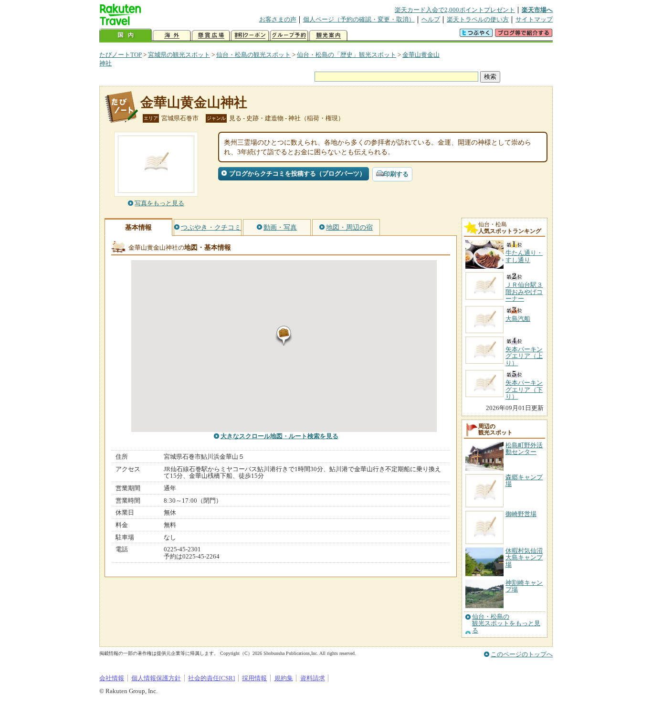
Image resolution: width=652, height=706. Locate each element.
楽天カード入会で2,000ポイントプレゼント (455, 9)
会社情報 (111, 678)
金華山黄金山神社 (193, 102)
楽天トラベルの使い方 (478, 19)
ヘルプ (430, 19)
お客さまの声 (277, 19)
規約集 (283, 678)
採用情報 (254, 678)
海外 (172, 35)
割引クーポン (250, 35)
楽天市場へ (537, 9)
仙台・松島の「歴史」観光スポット (346, 54)
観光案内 (328, 35)
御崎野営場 (520, 513)
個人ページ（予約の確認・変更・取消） (359, 19)
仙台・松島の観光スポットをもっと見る (506, 623)
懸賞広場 (211, 35)
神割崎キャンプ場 (524, 586)
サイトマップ (534, 19)
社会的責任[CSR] (211, 678)
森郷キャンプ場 (524, 480)
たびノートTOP (120, 54)
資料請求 (312, 678)
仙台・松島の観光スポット (253, 54)
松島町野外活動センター (524, 448)
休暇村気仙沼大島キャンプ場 (524, 557)
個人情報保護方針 (156, 678)
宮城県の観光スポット (179, 54)
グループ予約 (289, 35)
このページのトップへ (522, 654)
